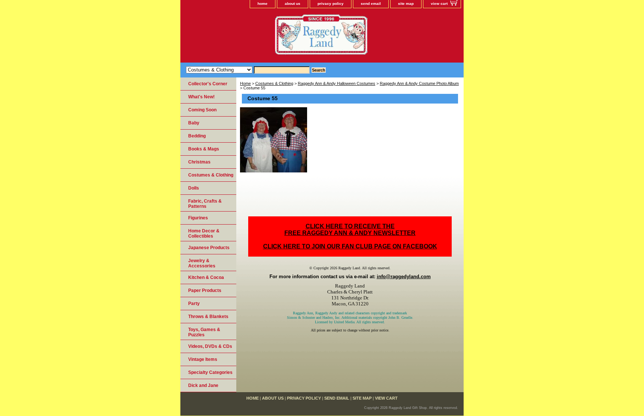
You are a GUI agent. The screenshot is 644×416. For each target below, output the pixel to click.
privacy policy (331, 3)
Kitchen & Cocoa (206, 277)
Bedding (197, 136)
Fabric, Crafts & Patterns (205, 204)
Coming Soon (202, 109)
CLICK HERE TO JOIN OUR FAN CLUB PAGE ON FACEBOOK (350, 246)
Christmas (199, 162)
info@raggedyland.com (404, 276)
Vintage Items (202, 359)
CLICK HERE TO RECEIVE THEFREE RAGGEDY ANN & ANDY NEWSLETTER (350, 229)
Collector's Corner (207, 83)
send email (371, 3)
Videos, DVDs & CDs (210, 346)
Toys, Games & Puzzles (204, 332)
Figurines (198, 217)
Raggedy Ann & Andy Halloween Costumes (336, 83)
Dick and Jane (203, 385)
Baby (193, 123)
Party (194, 303)
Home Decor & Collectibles (204, 233)
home (263, 3)
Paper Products (204, 290)
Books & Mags (203, 149)
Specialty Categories (210, 372)
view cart (439, 3)
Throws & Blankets (208, 316)
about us (292, 3)
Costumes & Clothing (274, 83)
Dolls (193, 188)
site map (406, 3)
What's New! (201, 96)
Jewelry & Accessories (201, 263)
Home (245, 83)
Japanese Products (209, 247)
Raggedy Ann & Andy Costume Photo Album (419, 83)
